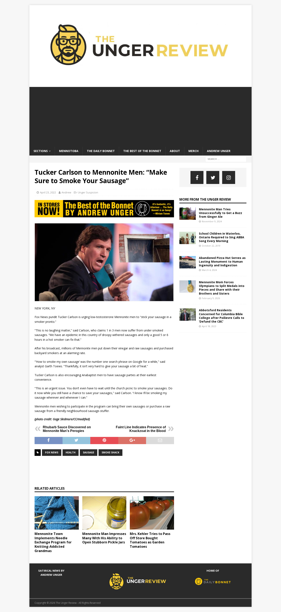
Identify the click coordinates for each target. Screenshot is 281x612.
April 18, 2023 (209, 326)
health (70, 452)
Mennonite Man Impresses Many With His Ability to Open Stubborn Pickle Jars (104, 538)
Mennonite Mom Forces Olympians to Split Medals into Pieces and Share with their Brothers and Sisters (221, 287)
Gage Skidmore (62, 419)
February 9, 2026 (211, 298)
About (175, 151)
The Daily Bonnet (101, 151)
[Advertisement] (140, 116)
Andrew (66, 192)
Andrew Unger (218, 151)
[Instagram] (228, 177)
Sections (41, 151)
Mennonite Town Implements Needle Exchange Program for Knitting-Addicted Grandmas (53, 542)
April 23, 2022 (48, 192)
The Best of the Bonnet (142, 151)
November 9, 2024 (212, 221)
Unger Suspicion (88, 192)
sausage (88, 452)
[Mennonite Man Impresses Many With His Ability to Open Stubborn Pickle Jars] (104, 512)
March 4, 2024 (209, 269)
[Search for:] (225, 159)
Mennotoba (68, 151)
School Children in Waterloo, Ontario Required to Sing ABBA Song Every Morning (221, 237)
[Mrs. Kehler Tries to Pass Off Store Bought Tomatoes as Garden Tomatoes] (152, 512)
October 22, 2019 (211, 245)
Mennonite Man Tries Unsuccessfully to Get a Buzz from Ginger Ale (220, 213)
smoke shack (110, 452)
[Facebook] (196, 177)
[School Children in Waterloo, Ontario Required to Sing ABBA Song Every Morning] (187, 238)
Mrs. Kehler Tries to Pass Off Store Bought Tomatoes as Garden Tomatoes (150, 540)
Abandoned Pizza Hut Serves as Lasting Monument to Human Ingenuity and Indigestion (222, 261)
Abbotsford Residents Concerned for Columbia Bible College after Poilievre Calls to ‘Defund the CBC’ (221, 315)
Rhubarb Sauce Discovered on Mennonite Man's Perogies (67, 429)
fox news (51, 452)
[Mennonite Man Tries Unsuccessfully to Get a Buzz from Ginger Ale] (187, 213)
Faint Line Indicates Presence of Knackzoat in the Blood (141, 429)
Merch (193, 151)
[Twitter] (212, 177)
